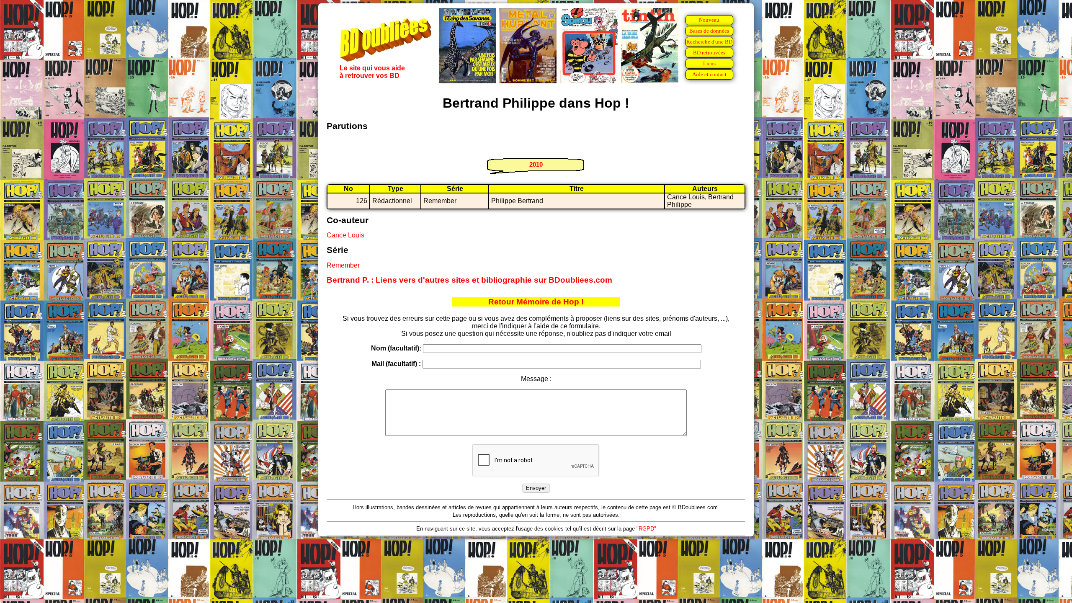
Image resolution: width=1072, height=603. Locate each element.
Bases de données (709, 31)
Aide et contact (709, 74)
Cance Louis (345, 235)
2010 (536, 164)
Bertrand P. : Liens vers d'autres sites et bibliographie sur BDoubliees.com (469, 280)
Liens (709, 63)
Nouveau (709, 20)
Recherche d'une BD (709, 42)
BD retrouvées (709, 52)
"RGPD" (646, 529)
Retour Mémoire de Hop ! (536, 301)
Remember (343, 265)
